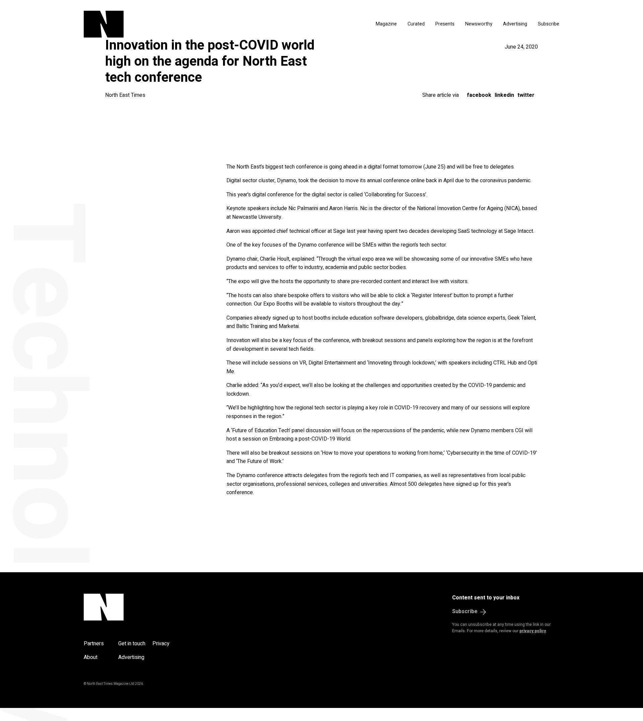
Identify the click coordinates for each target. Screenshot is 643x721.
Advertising (515, 23)
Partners (94, 644)
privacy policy (532, 631)
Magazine (386, 23)
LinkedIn (504, 95)
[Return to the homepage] (167, 24)
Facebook (479, 95)
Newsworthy (478, 23)
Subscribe (548, 23)
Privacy (160, 644)
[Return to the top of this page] (136, 607)
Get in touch (131, 644)
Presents (444, 23)
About (90, 657)
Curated (416, 23)
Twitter (525, 95)
